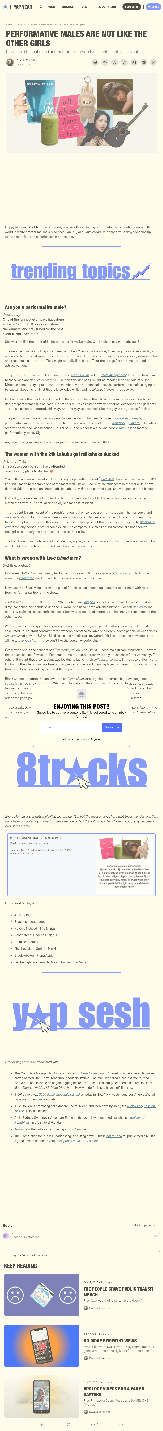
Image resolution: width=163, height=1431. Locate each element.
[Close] (127, 687)
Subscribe (112, 727)
